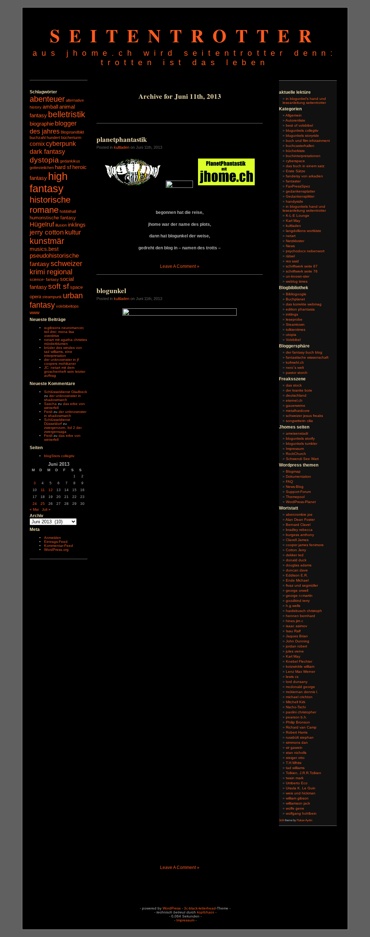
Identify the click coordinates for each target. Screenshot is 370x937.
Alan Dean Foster (300, 520)
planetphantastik (121, 139)
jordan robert (296, 646)
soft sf (58, 286)
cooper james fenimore (305, 545)
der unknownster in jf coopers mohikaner (61, 362)
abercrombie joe (299, 514)
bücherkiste (295, 151)
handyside (294, 201)
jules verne (295, 651)
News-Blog (295, 487)
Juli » (46, 509)
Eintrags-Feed (56, 542)
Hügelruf (42, 224)
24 (35, 504)
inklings (77, 225)
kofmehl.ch (295, 362)
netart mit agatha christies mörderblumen (65, 342)
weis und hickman (300, 793)
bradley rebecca (299, 530)
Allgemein (293, 115)
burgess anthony (300, 535)
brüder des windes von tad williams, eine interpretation (63, 352)
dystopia (44, 160)
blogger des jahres (53, 127)
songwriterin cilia (299, 421)
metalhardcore (298, 411)
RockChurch (296, 454)
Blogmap (293, 471)
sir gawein (294, 748)
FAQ (289, 482)
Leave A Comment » (179, 266)
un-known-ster (297, 276)
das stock (294, 385)
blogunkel (111, 291)
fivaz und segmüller (302, 585)
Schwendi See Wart (302, 459)
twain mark (295, 778)
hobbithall (68, 211)
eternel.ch (294, 400)
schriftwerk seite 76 (302, 271)
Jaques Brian (297, 636)
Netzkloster (295, 241)
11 (43, 490)
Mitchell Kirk (295, 702)
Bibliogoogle (296, 294)
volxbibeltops (67, 306)
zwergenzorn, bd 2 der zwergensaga (63, 430)
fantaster (293, 181)
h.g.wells (293, 606)
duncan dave (297, 570)
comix (37, 143)
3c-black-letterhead (200, 908)
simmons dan (297, 742)
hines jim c (294, 621)
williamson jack (298, 803)
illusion (61, 225)
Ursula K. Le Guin (300, 788)
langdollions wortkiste (303, 231)
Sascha (50, 404)
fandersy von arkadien (304, 176)
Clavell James (297, 540)
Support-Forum (298, 492)
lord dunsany (296, 682)
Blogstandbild (72, 132)
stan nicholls (296, 753)
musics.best (44, 249)
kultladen (121, 147)
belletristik (66, 114)
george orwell (297, 590)
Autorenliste (295, 120)
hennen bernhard (300, 616)
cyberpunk (61, 143)
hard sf (63, 167)
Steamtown (295, 324)
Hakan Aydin (304, 820)
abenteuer (47, 99)
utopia (291, 335)
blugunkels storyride (302, 136)
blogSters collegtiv (59, 456)
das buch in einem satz (305, 166)
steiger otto (295, 758)
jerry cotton (47, 232)
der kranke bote (299, 390)
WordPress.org (56, 550)
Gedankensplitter (300, 196)
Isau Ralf (293, 631)
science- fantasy (44, 279)
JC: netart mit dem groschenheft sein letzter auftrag (64, 371)
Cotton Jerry (296, 550)
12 (50, 490)
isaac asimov (296, 626)
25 (42, 504)
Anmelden (52, 538)
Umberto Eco (296, 783)
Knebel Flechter (299, 661)
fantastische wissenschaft (307, 357)
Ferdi (48, 412)
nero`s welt (295, 368)
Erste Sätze (295, 171)
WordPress (172, 908)
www (34, 312)
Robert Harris (296, 732)
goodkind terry (298, 601)
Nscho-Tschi (296, 707)
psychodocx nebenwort (305, 251)
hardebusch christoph (304, 611)
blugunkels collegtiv (302, 130)
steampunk (52, 297)
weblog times (296, 281)
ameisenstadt (297, 433)
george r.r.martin (299, 596)
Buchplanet (295, 299)
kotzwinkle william (300, 666)
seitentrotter (185, 35)
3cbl (281, 820)
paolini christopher (301, 712)
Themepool (295, 497)
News (290, 246)
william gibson (297, 798)
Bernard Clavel (298, 525)
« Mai (34, 509)
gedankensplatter (300, 191)
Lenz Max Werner (300, 672)
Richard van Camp (301, 727)
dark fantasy (47, 151)
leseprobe (294, 319)
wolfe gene (295, 808)
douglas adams (298, 565)
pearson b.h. (296, 717)
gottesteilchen (42, 167)
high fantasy (49, 182)
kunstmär (47, 241)
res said (292, 261)
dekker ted (295, 555)
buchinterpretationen (303, 156)
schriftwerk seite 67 (302, 266)
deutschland (296, 395)
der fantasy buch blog (304, 352)
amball (50, 107)
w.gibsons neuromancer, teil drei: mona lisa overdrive (64, 332)
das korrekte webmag (304, 304)
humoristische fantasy (53, 217)
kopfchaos (205, 912)
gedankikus (70, 161)
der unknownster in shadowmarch (62, 398)
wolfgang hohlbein (301, 813)
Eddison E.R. (297, 575)
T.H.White (294, 763)
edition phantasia (300, 309)
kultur (73, 232)
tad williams (295, 768)
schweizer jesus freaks (304, 416)
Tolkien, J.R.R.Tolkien (303, 773)
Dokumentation (298, 476)
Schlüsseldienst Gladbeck (65, 392)
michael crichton (299, 697)
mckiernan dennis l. (302, 692)
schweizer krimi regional (56, 267)
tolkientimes (295, 330)
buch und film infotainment (308, 141)
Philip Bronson (298, 722)
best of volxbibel (299, 125)
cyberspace (295, 161)
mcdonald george (300, 687)
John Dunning (297, 641)
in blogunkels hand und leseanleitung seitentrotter (304, 208)
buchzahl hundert (45, 137)
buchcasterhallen (300, 146)
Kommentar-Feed (58, 546)
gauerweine (295, 406)
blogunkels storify (300, 438)
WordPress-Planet (301, 502)
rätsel (290, 256)
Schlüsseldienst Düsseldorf (57, 422)
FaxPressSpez (298, 186)
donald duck (296, 560)
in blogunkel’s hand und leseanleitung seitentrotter (304, 101)
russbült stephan (300, 737)
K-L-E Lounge (297, 216)
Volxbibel (293, 340)
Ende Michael (297, 580)
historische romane (50, 205)
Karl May (293, 221)
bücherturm (71, 137)
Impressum (295, 449)
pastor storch (296, 373)
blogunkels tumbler (301, 444)
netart (291, 236)
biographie (42, 124)
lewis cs (292, 677)
